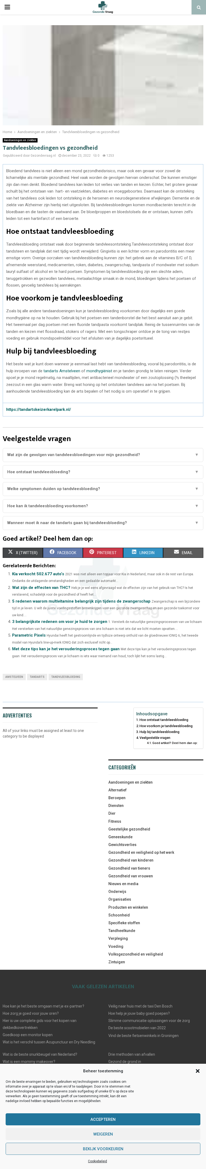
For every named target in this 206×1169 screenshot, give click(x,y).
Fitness (114, 821)
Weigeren (103, 1134)
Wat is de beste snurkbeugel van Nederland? (40, 1054)
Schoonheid (119, 915)
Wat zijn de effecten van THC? (41, 587)
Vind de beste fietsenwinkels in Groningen (143, 1035)
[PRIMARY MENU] (7, 7)
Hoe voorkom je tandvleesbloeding (166, 726)
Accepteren (103, 1119)
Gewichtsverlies (122, 845)
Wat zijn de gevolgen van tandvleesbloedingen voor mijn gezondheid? (103, 454)
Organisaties (119, 899)
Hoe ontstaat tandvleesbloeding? (103, 471)
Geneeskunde (120, 837)
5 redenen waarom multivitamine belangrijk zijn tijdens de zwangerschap (81, 601)
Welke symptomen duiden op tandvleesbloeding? (103, 488)
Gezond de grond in (124, 1061)
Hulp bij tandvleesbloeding (159, 732)
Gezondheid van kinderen (130, 860)
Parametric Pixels (29, 635)
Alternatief (117, 790)
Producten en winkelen (128, 907)
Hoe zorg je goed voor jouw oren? (31, 1013)
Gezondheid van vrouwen (130, 876)
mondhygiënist (99, 371)
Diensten (116, 805)
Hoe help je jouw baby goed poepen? (139, 1013)
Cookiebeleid (97, 1161)
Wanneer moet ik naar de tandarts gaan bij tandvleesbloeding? (103, 522)
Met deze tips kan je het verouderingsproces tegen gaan (66, 648)
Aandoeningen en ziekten (20, 140)
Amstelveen (14, 676)
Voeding (115, 946)
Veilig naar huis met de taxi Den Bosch (140, 1006)
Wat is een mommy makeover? (29, 1061)
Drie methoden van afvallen (131, 1054)
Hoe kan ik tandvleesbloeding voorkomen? (103, 505)
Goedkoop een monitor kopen (28, 1035)
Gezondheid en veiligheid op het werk (141, 852)
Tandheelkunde (121, 931)
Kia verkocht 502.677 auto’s (38, 574)
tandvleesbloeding (65, 676)
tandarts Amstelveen (61, 371)
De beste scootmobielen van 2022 (137, 1028)
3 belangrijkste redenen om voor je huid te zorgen (59, 621)
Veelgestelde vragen (154, 738)
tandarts (37, 676)
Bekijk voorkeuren (103, 1149)
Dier (112, 813)
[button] (197, 1071)
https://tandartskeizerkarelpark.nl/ (38, 409)
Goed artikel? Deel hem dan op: (175, 743)
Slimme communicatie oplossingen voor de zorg (149, 1020)
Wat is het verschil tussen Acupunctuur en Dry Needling (49, 1042)
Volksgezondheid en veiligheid (135, 954)
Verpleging (118, 938)
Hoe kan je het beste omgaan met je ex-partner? (43, 1006)
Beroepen (117, 798)
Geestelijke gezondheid (129, 829)
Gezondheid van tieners (129, 868)
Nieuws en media (123, 884)
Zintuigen (116, 962)
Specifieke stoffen (124, 923)
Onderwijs (117, 891)
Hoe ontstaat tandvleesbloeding (163, 720)
